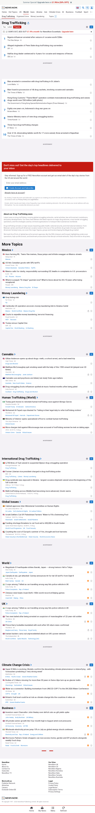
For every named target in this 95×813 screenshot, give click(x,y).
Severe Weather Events (29, 677)
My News (42, 811)
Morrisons (24, 745)
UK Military (29, 717)
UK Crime (8, 621)
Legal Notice (34, 199)
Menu (53, 811)
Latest (10, 27)
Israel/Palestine (33, 520)
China (21, 598)
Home (4, 12)
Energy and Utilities (36, 734)
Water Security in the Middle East (16, 537)
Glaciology (9, 685)
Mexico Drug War (25, 287)
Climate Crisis (54, 12)
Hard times (9, 789)
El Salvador (20, 407)
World (25, 12)
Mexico (7, 311)
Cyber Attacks (22, 639)
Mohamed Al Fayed (11, 415)
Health (26, 789)
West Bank (9, 520)
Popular (17, 27)
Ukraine (39, 12)
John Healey (9, 717)
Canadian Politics (24, 268)
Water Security (33, 537)
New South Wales (19, 383)
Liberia (20, 476)
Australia (8, 383)
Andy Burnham (20, 717)
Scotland (8, 392)
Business (69, 12)
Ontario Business (11, 268)
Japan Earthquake (11, 572)
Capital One (9, 328)
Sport (86, 12)
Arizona (18, 276)
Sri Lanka (8, 511)
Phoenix (11, 276)
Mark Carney (9, 581)
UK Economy (9, 726)
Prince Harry (23, 630)
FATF (7, 319)
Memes (7, 259)
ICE (6, 276)
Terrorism (13, 319)
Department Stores (33, 415)
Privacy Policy (22, 199)
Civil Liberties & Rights (20, 511)
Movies (37, 798)
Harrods (22, 415)
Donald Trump (10, 407)
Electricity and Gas (11, 734)
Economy (18, 726)
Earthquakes (23, 572)
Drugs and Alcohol (11, 364)
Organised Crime (23, 16)
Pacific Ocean (16, 677)
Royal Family (32, 630)
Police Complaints (11, 589)
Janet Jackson (27, 374)
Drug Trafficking (8, 16)
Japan (31, 572)
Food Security (31, 528)
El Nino (7, 677)
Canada (18, 432)
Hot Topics (13, 12)
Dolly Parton (18, 789)
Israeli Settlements (20, 520)
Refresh (63, 811)
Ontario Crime (9, 432)
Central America (30, 407)
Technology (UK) (33, 639)
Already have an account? (15, 193)
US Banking (29, 328)
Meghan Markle (10, 781)
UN (24, 528)
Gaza (32, 12)
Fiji (6, 302)
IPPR (6, 702)
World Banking (19, 328)
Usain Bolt (8, 598)
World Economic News (47, 537)
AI (63, 12)
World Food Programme (13, 528)
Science (28, 383)
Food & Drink (15, 745)
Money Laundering (37, 16)
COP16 (7, 694)
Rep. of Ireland (24, 589)
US (23, 581)
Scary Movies (45, 798)
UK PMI (25, 726)
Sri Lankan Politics (35, 511)
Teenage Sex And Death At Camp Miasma (19, 798)
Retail (7, 745)
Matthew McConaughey (13, 374)
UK (20, 12)
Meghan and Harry (11, 630)
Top (4, 27)
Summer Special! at (46, 2)
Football (78, 12)
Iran (45, 12)
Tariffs (33, 268)
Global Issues (10, 424)
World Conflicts (17, 311)
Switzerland (18, 685)
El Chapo (35, 287)
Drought (14, 694)
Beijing (16, 598)
